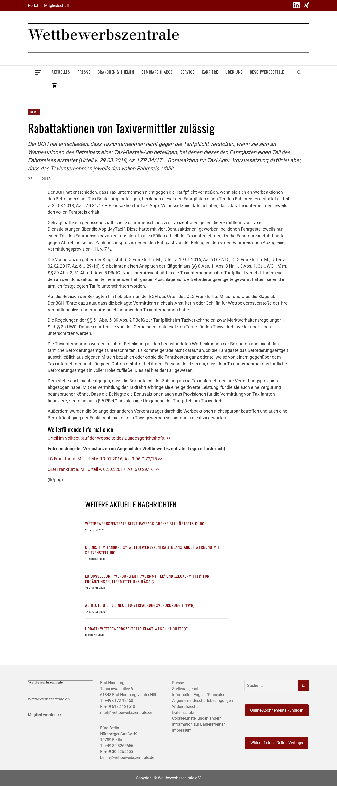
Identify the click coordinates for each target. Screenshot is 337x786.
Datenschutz (183, 712)
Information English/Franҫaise (198, 694)
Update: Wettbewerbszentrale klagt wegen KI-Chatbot (136, 629)
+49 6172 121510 (119, 706)
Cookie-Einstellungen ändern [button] (197, 718)
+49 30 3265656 (119, 745)
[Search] (299, 72)
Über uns (234, 72)
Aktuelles (61, 72)
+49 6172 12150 (119, 700)
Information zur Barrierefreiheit (198, 724)
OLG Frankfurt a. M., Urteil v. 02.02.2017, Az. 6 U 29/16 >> (103, 469)
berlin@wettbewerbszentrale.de (127, 757)
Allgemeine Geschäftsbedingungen (202, 700)
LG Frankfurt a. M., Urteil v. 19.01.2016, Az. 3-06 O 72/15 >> (105, 458)
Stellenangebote (186, 688)
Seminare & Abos (157, 72)
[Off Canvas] (38, 72)
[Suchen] (303, 685)
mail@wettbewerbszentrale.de (126, 712)
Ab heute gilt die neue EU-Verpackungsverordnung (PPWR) (140, 605)
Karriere (210, 72)
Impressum (182, 730)
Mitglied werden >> (44, 714)
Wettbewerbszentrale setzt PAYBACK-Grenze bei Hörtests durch (146, 523)
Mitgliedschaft (56, 5)
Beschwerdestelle (267, 72)
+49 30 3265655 (118, 751)
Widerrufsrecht (185, 706)
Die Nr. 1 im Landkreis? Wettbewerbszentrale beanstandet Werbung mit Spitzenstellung (152, 550)
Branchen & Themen (116, 72)
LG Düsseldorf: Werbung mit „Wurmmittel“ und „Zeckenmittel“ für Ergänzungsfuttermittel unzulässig (147, 578)
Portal (33, 5)
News (33, 112)
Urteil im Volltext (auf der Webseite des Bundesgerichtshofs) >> (109, 438)
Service (187, 72)
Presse (83, 72)
